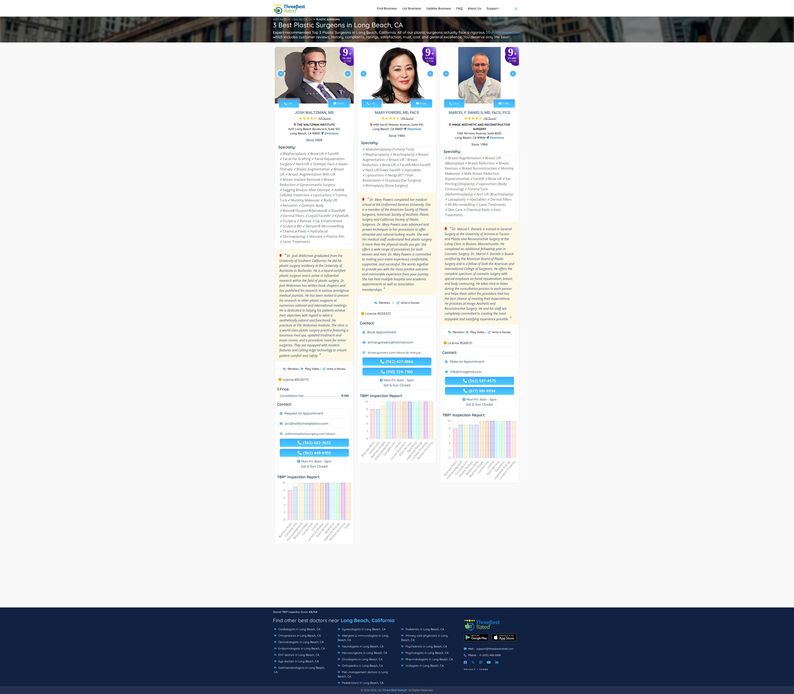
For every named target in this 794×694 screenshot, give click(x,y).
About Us (474, 8)
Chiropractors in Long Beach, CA (299, 635)
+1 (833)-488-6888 (490, 655)
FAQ (459, 8)
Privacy (470, 669)
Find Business (387, 8)
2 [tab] (310, 93)
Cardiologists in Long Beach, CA (298, 629)
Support (493, 8)
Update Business (438, 8)
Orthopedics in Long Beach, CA (362, 665)
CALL (290, 103)
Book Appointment (381, 332)
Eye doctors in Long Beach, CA (298, 661)
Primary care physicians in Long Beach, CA (424, 638)
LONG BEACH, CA (302, 19)
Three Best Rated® (395, 690)
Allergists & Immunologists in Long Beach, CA (363, 638)
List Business (411, 8)
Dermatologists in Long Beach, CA (300, 642)
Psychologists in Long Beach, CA (426, 653)
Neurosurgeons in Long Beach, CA (364, 653)
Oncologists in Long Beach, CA (362, 659)
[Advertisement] (397, 578)
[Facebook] (465, 662)
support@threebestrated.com (495, 648)
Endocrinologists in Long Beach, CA (301, 648)
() (324, 118)
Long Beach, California (368, 620)
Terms (483, 669)
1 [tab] (307, 93)
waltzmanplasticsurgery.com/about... (310, 434)
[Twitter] (473, 662)
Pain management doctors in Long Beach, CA (363, 674)
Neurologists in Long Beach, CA (362, 646)
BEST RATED (280, 19)
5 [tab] (320, 93)
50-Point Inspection (503, 32)
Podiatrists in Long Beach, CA (424, 629)
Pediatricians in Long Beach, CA (362, 683)
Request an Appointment (304, 413)
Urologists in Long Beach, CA (424, 665)
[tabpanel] (314, 75)
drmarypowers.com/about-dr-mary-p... (395, 352)
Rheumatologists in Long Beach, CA (429, 659)
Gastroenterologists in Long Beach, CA (299, 670)
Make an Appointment (467, 361)
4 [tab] (317, 93)
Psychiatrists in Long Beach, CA (426, 646)
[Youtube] (489, 662)
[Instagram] (480, 662)
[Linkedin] (496, 662)
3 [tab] (313, 93)
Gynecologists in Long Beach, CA (363, 629)
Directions (331, 133)
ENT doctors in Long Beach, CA (298, 655)
